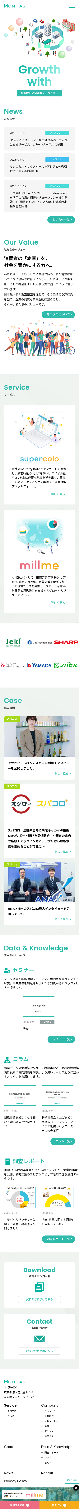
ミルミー (11, 1416)
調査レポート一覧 (58, 1239)
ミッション (50, 1411)
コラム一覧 (63, 1141)
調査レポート (51, 1452)
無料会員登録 (17, 1505)
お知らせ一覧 (61, 220)
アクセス (48, 1431)
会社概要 (49, 1416)
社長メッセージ (52, 1421)
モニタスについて (58, 314)
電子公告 (49, 1436)
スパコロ (11, 1411)
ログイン (56, 1505)
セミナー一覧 (61, 1039)
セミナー (49, 1462)
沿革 (46, 1426)
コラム (47, 1457)
